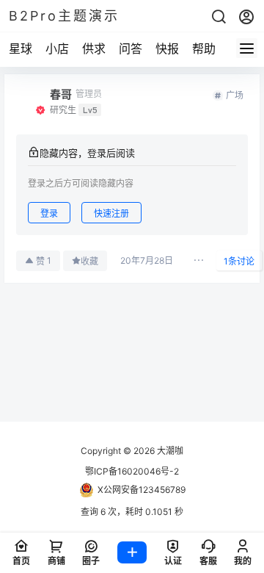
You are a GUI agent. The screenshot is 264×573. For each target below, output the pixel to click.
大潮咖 (169, 450)
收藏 (89, 261)
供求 (94, 48)
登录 (49, 213)
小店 (57, 48)
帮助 (204, 48)
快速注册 (111, 213)
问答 (130, 48)
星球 (20, 48)
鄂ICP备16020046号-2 (132, 471)
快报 (167, 48)
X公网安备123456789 (142, 489)
